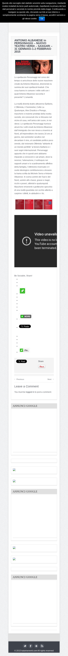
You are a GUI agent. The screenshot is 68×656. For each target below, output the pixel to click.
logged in (30, 392)
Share (41, 361)
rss (42, 646)
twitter (25, 646)
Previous (19, 379)
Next (51, 379)
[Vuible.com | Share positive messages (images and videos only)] (22, 293)
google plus (36, 646)
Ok (42, 19)
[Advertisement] (37, 431)
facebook (30, 646)
